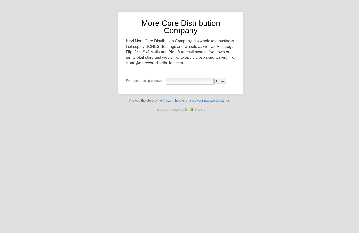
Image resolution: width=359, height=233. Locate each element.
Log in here (173, 100)
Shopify (200, 109)
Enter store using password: (145, 81)
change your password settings (208, 100)
